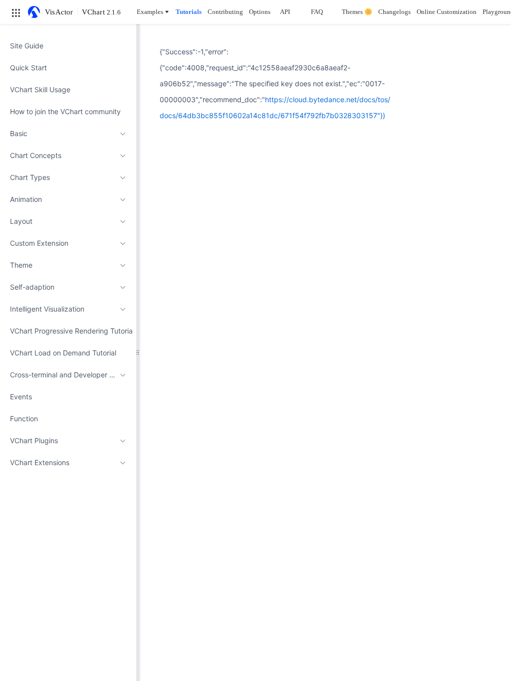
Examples (150, 11)
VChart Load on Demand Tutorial (63, 352)
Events (21, 396)
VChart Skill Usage (40, 89)
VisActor (59, 12)
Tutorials (189, 11)
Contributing (225, 11)
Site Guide (26, 45)
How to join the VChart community (65, 111)
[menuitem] (68, 46)
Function (24, 418)
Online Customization (447, 11)
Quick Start (28, 67)
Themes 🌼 (357, 11)
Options (259, 11)
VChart (101, 12)
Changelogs (394, 11)
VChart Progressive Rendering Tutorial (68, 331)
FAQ (317, 11)
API (285, 11)
